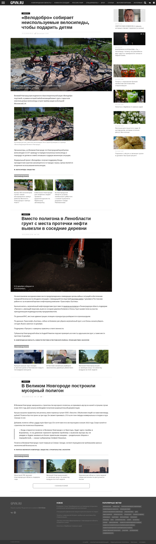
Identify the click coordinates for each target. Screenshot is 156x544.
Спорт (129, 519)
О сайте (85, 542)
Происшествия (75, 340)
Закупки (125, 530)
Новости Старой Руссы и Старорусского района (119, 525)
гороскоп (134, 517)
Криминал (106, 517)
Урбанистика (129, 511)
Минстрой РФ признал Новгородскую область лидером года (27, 477)
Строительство (55, 449)
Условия (142, 542)
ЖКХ (112, 519)
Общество (31, 169)
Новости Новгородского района (130, 522)
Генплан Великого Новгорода (28, 449)
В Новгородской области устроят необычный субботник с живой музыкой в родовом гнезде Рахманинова (63, 198)
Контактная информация (99, 542)
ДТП (136, 511)
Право (105, 522)
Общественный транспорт (111, 530)
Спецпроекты (92, 3)
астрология (134, 530)
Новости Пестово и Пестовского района (51, 340)
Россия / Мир (77, 3)
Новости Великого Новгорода (113, 511)
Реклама (134, 542)
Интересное (107, 506)
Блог (103, 3)
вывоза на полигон (71, 306)
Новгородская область (41, 3)
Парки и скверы (138, 514)
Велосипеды (21, 169)
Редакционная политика (120, 542)
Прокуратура (118, 514)
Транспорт (127, 514)
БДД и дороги (107, 514)
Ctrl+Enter (42, 508)
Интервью (138, 3)
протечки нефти (77, 299)
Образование (113, 522)
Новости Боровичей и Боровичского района (117, 527)
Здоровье (115, 517)
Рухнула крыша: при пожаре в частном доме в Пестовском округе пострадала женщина (29, 368)
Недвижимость (108, 533)
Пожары (106, 519)
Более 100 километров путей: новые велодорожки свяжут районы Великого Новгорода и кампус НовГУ (23, 198)
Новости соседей (61, 3)
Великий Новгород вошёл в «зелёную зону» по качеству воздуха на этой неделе (90, 368)
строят (36, 423)
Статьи (111, 3)
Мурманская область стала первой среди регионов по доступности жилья (92, 477)
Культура (136, 519)
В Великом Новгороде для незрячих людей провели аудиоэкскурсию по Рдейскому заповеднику (43, 198)
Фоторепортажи (124, 3)
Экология (85, 340)
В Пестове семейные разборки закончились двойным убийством (59, 367)
